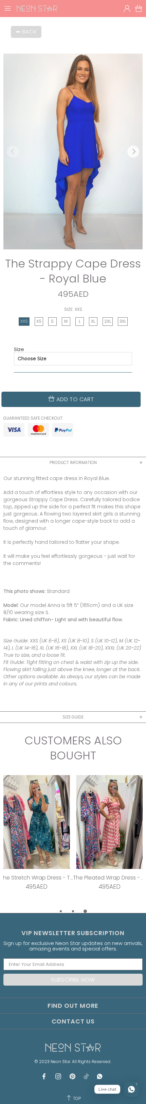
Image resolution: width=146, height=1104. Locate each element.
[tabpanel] (36, 841)
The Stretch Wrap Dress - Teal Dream (36, 877)
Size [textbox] (19, 349)
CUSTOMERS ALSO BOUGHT (73, 748)
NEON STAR (37, 8)
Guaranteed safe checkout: (33, 418)
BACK (29, 31)
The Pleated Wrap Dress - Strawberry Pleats (109, 877)
